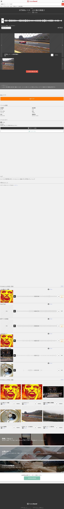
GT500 (26, 179)
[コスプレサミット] (6, 340)
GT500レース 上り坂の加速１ (49, 426)
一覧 (61, 286)
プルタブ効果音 (3, 363)
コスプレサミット (3, 333)
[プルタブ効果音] (6, 370)
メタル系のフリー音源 (4, 289)
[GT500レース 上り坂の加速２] (32, 416)
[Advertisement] (32, 77)
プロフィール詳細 (32, 128)
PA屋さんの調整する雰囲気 (5, 348)
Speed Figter (3, 304)
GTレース (12, 179)
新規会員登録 (32, 478)
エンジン (17, 179)
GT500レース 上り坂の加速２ (11, 54)
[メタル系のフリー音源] (6, 296)
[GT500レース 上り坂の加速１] (53, 416)
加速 (21, 179)
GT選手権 (7, 179)
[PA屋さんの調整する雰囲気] (6, 355)
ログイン (16, 185)
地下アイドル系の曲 (4, 318)
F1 (23, 179)
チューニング (32, 179)
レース (2, 179)
